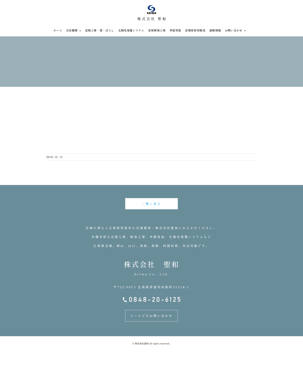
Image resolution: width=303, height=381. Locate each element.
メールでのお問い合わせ (151, 315)
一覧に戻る (151, 203)
